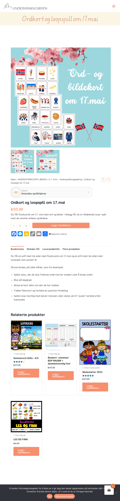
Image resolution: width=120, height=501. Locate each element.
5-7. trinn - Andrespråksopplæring (65, 179)
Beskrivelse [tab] (17, 249)
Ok (49, 496)
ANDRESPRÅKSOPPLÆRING (32, 179)
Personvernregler (64, 496)
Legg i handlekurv (61, 225)
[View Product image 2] (48, 161)
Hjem (13, 179)
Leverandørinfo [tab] (51, 249)
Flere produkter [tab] (71, 249)
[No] (116, 492)
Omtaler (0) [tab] (33, 249)
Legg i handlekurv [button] (24, 373)
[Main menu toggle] (114, 6)
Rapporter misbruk (59, 234)
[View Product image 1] (22, 161)
